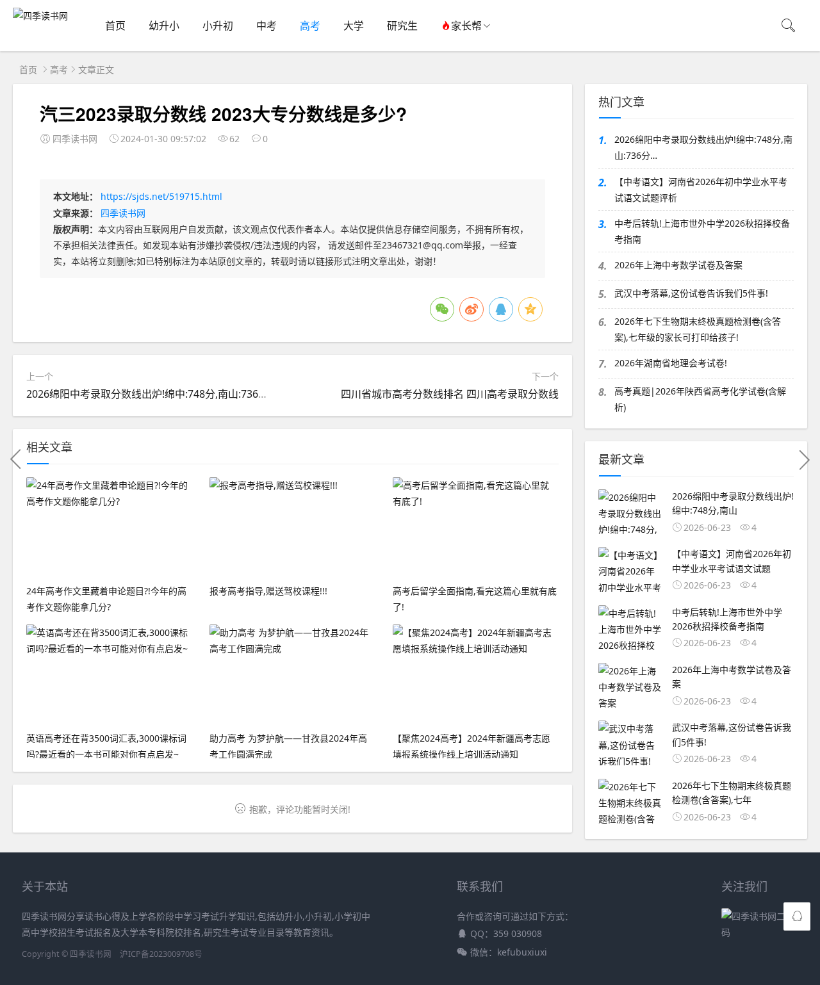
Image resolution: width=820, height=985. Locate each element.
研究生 (402, 26)
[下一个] (804, 459)
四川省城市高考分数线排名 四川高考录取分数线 (450, 394)
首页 (115, 26)
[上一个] (16, 459)
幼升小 (164, 26)
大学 (353, 26)
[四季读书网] (40, 16)
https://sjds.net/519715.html (161, 196)
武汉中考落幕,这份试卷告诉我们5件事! (691, 293)
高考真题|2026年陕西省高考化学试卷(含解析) (700, 399)
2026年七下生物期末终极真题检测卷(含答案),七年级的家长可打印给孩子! (697, 329)
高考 (310, 26)
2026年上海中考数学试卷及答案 (678, 265)
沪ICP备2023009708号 (161, 953)
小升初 (217, 26)
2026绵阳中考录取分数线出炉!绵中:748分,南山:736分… (151, 394)
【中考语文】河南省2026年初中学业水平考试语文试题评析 (700, 189)
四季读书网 (123, 213)
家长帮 (466, 26)
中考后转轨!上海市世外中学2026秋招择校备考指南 (702, 231)
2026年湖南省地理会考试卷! (670, 363)
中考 (266, 26)
